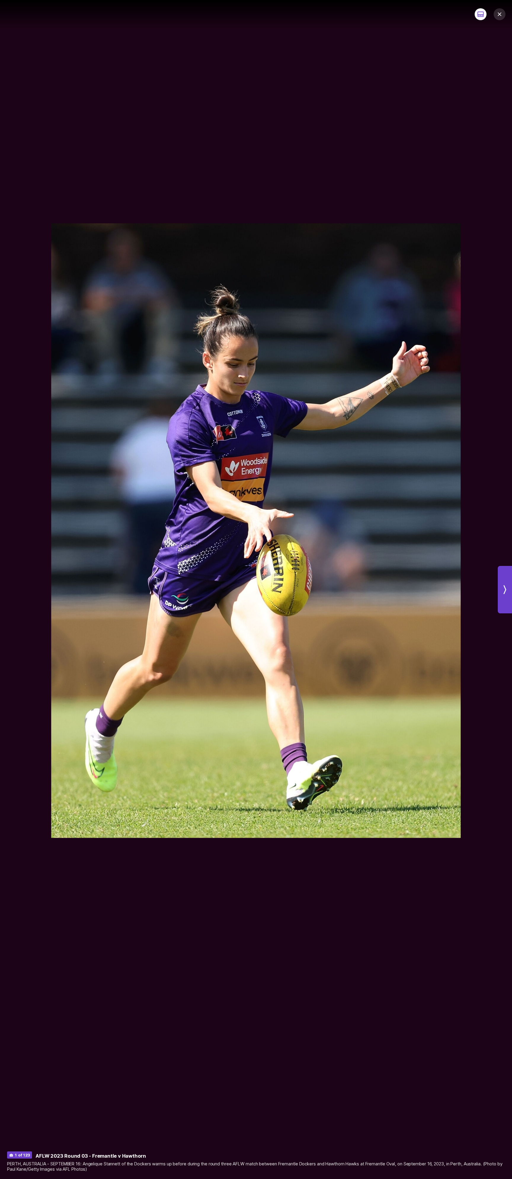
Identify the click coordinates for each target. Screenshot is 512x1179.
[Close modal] (499, 14)
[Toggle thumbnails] (481, 14)
